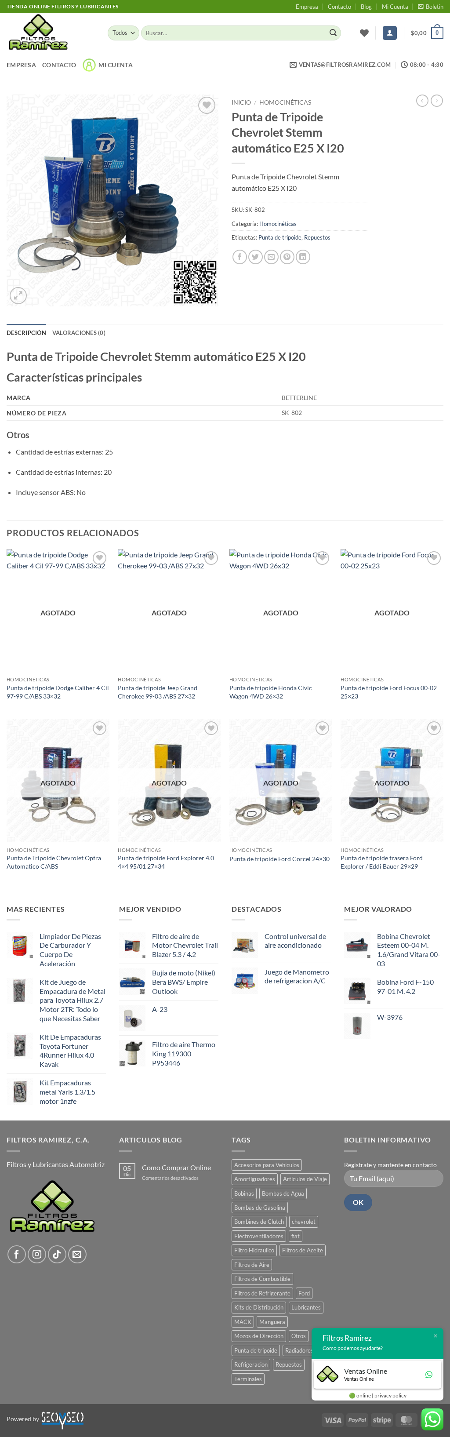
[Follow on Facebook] (16, 1254)
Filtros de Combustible (262, 1278)
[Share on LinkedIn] (303, 257)
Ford (304, 1293)
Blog (366, 6)
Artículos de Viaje (305, 1178)
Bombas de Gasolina (259, 1207)
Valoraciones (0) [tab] (78, 332)
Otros (298, 1335)
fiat (295, 1236)
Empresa (307, 6)
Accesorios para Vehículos (266, 1164)
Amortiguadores (254, 1178)
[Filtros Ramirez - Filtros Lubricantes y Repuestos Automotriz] (50, 33)
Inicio (241, 102)
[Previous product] (437, 101)
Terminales (248, 1378)
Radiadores (299, 1350)
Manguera (272, 1321)
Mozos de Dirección (258, 1335)
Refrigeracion (251, 1364)
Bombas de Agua (283, 1193)
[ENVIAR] (333, 32)
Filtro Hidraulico (254, 1250)
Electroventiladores (258, 1236)
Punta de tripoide (279, 237)
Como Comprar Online (176, 1167)
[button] (430, 6)
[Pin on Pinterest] (287, 257)
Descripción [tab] (26, 332)
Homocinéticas (285, 102)
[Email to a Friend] (271, 257)
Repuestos (317, 237)
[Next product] (422, 101)
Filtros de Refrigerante (262, 1293)
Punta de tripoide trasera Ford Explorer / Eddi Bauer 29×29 (382, 862)
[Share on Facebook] (239, 257)
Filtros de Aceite (302, 1250)
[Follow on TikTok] (57, 1254)
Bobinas (244, 1193)
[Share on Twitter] (255, 257)
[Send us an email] (77, 1254)
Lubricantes (306, 1307)
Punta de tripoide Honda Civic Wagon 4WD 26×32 (270, 692)
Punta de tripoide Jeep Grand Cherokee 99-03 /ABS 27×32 (157, 692)
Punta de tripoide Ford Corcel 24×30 (279, 858)
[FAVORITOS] (364, 33)
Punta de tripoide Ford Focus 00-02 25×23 (389, 692)
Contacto (339, 6)
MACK (242, 1321)
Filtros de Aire (251, 1264)
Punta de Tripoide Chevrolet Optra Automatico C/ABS (54, 862)
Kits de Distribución (258, 1307)
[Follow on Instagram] (37, 1254)
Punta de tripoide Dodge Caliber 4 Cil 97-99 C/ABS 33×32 (58, 692)
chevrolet (304, 1221)
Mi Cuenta (395, 6)
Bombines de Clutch (259, 1221)
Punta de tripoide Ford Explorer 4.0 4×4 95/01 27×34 (166, 862)
